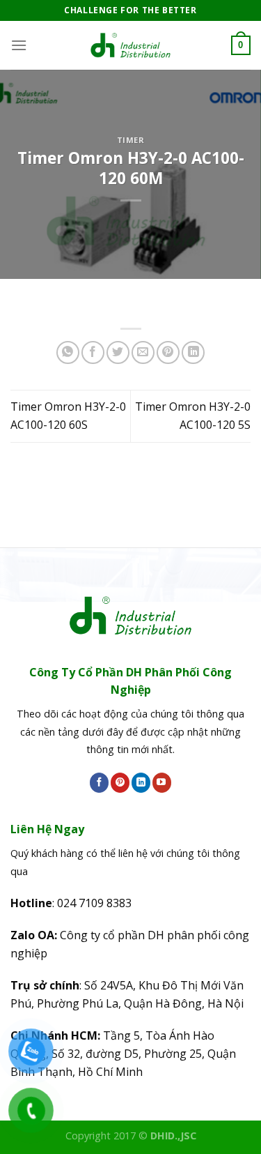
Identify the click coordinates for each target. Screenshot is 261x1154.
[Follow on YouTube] (161, 782)
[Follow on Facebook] (99, 782)
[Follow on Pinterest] (120, 782)
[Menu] (18, 45)
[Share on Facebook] (92, 352)
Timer (131, 140)
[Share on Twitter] (117, 352)
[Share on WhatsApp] (67, 352)
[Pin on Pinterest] (168, 352)
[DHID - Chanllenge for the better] (131, 45)
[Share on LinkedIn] (193, 352)
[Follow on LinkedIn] (141, 782)
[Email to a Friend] (143, 352)
